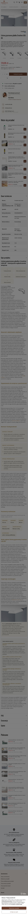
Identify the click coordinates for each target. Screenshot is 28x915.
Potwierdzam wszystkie (14, 908)
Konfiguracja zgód (14, 912)
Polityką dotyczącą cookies (7, 900)
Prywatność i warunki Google (16, 904)
